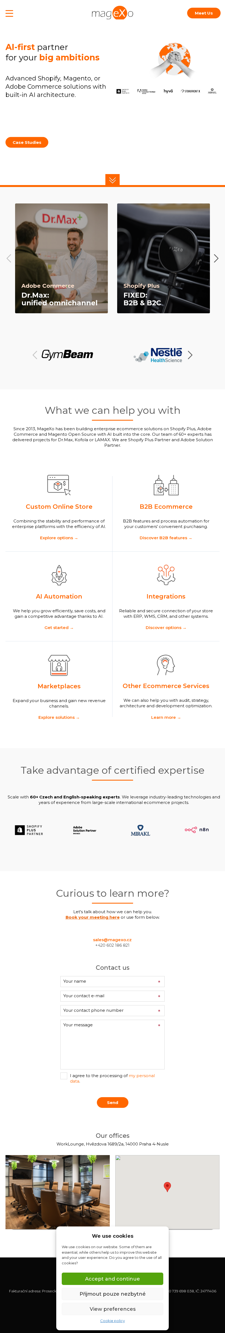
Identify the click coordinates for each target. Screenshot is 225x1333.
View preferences (113, 1309)
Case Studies (27, 142)
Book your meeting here (93, 917)
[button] (112, 179)
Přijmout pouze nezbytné (113, 1294)
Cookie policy (112, 1320)
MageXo (112, 12)
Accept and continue (112, 1279)
